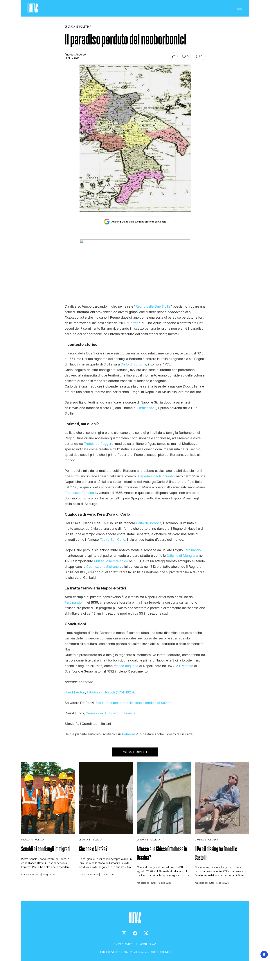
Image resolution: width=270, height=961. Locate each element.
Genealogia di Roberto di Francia (110, 713)
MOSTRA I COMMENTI (135, 752)
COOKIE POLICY (148, 943)
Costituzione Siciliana (102, 567)
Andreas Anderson (76, 54)
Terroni (134, 323)
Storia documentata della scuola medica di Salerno (134, 703)
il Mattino (186, 666)
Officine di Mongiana (182, 555)
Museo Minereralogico (111, 561)
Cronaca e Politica (32, 839)
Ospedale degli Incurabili (156, 476)
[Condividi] (174, 56)
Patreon (128, 734)
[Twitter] (146, 933)
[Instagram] (124, 933)
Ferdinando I (146, 408)
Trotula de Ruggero (98, 444)
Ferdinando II (74, 602)
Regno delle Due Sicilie (153, 306)
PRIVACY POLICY (123, 943)
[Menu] (239, 8)
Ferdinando (192, 550)
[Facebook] (135, 933)
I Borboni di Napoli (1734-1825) (110, 692)
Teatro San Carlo (112, 540)
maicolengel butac (31, 874)
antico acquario (126, 666)
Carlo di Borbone (133, 364)
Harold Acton (75, 692)
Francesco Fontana (79, 493)
